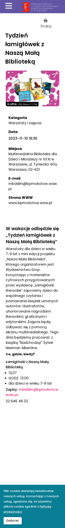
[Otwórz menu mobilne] (9, 6)
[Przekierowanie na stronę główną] (43, 7)
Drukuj (45, 26)
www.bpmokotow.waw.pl (30, 202)
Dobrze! (12, 520)
